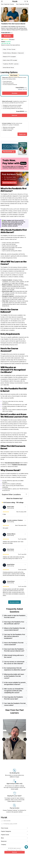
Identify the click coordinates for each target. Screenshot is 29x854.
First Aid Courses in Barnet (12, 462)
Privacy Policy (19, 850)
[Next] (25, 739)
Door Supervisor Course (7, 4)
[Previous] (3, 739)
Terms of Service (11, 850)
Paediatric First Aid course (19, 464)
